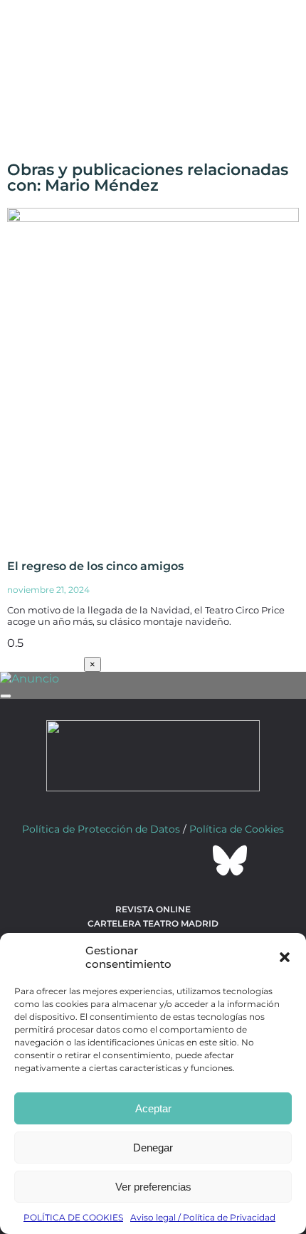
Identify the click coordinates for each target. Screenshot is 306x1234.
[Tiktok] (191, 860)
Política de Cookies (236, 829)
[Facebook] (76, 860)
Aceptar (153, 1108)
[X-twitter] (114, 860)
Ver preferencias (153, 1187)
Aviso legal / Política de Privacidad (202, 1217)
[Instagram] (153, 860)
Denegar (153, 1147)
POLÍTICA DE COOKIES (73, 1217)
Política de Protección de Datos (101, 829)
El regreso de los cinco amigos (95, 566)
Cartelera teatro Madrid (153, 923)
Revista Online (153, 909)
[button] (285, 957)
